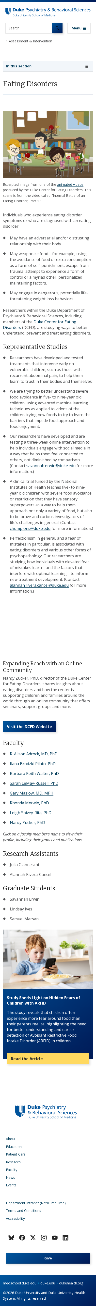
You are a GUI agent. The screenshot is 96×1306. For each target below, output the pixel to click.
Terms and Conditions (23, 1210)
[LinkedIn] (65, 1237)
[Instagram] (43, 1237)
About (11, 1138)
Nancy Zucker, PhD (27, 822)
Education (14, 1146)
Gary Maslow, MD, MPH (31, 793)
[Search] (57, 28)
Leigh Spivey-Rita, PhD (30, 812)
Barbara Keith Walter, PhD (34, 773)
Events (11, 1185)
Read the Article (27, 1058)
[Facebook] (22, 1237)
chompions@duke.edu (30, 528)
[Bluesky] (11, 1237)
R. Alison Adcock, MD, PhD (34, 754)
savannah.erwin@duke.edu (51, 465)
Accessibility (15, 1218)
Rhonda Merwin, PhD (29, 803)
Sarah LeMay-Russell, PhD (34, 783)
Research (13, 1162)
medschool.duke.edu (19, 1283)
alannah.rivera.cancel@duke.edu (39, 585)
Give (48, 1258)
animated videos (70, 184)
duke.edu (47, 1283)
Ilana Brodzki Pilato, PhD (33, 763)
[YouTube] (54, 1237)
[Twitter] (33, 1237)
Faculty (11, 1169)
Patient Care (16, 1154)
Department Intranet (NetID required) (36, 1203)
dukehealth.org (71, 1283)
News (10, 1177)
